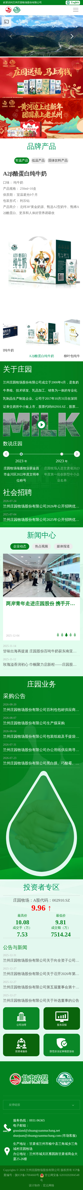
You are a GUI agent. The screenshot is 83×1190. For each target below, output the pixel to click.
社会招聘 (17, 492)
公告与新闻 (15, 947)
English (75, 2)
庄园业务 (41, 684)
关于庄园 (17, 369)
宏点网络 (48, 1185)
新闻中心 (41, 535)
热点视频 (41, 546)
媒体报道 (63, 546)
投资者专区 (41, 887)
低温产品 (38, 160)
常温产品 (21, 160)
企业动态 (19, 546)
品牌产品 (41, 146)
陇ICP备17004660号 (27, 1175)
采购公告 (14, 696)
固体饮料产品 (58, 160)
